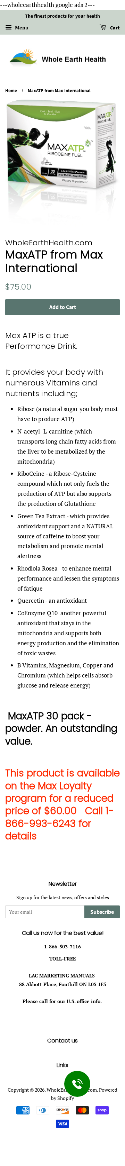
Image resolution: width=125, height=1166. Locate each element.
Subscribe (102, 912)
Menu (21, 27)
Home (11, 91)
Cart (114, 28)
